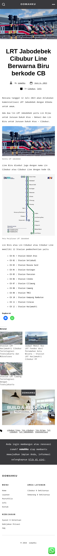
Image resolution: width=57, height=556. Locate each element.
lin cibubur (28, 430)
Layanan (6, 495)
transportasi (41, 432)
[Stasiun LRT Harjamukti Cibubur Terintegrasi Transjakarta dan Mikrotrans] (11, 338)
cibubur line (13, 430)
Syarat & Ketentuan (11, 520)
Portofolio (7, 499)
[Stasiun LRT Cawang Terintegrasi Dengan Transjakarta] (11, 368)
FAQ (3, 528)
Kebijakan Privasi (11, 524)
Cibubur (31, 89)
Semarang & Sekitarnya (38, 495)
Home (4, 491)
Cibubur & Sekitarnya (38, 491)
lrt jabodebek (26, 432)
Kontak (5, 507)
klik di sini (36, 459)
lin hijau (40, 430)
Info (39, 89)
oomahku (21, 83)
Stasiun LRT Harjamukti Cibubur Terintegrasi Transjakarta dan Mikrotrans (10, 351)
